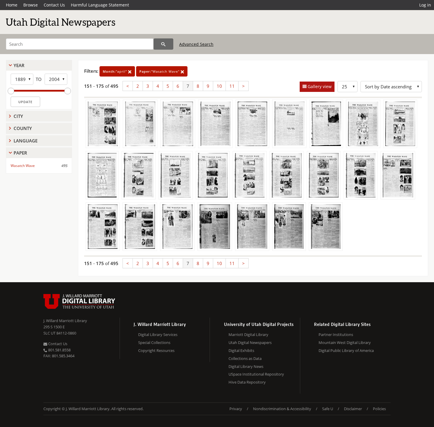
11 (232, 86)
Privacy (235, 408)
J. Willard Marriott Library (65, 320)
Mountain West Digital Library (345, 342)
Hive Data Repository (247, 382)
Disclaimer (353, 408)
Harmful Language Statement (100, 5)
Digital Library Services (157, 334)
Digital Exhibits (241, 350)
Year (19, 65)
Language (25, 141)
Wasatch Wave (23, 165)
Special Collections (154, 342)
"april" (115, 71)
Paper (20, 153)
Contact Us (54, 5)
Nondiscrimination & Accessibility (282, 408)
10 (219, 86)
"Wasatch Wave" (160, 71)
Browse (30, 5)
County (23, 128)
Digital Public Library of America (346, 350)
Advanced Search (196, 44)
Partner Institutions (336, 334)
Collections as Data (245, 358)
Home (11, 5)
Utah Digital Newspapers (250, 342)
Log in (425, 5)
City (18, 116)
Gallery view (319, 86)
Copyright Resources (156, 350)
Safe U (327, 408)
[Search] (163, 44)
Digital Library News (246, 366)
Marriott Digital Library (248, 334)
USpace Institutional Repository (256, 374)
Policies (379, 408)
